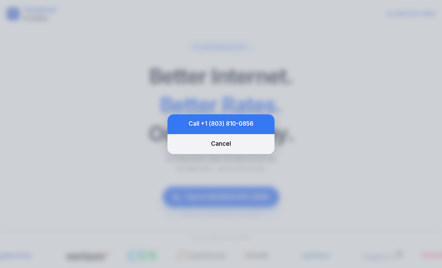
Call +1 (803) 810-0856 (221, 123)
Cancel (221, 143)
